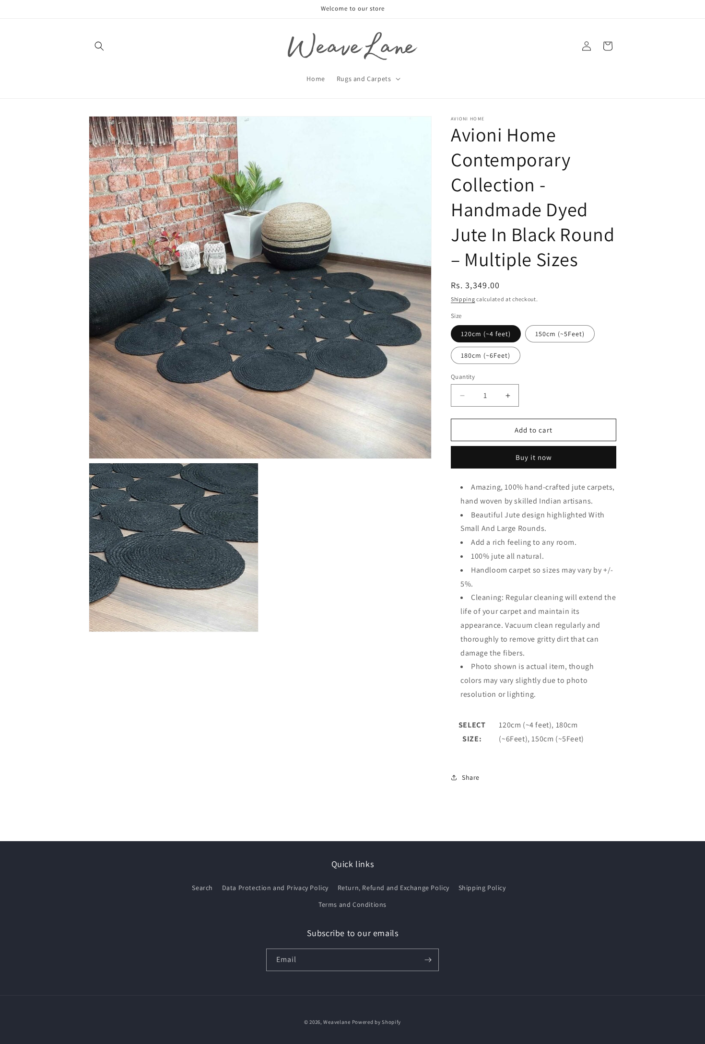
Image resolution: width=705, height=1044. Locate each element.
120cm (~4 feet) (486, 333)
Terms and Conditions (352, 904)
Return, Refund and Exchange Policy (393, 887)
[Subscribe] (427, 960)
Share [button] (471, 777)
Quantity (463, 377)
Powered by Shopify (376, 1022)
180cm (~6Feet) (485, 355)
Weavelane (336, 1022)
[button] (99, 46)
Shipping (463, 299)
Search (202, 887)
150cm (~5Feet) (560, 333)
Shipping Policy (482, 887)
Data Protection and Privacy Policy (275, 887)
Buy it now (534, 457)
